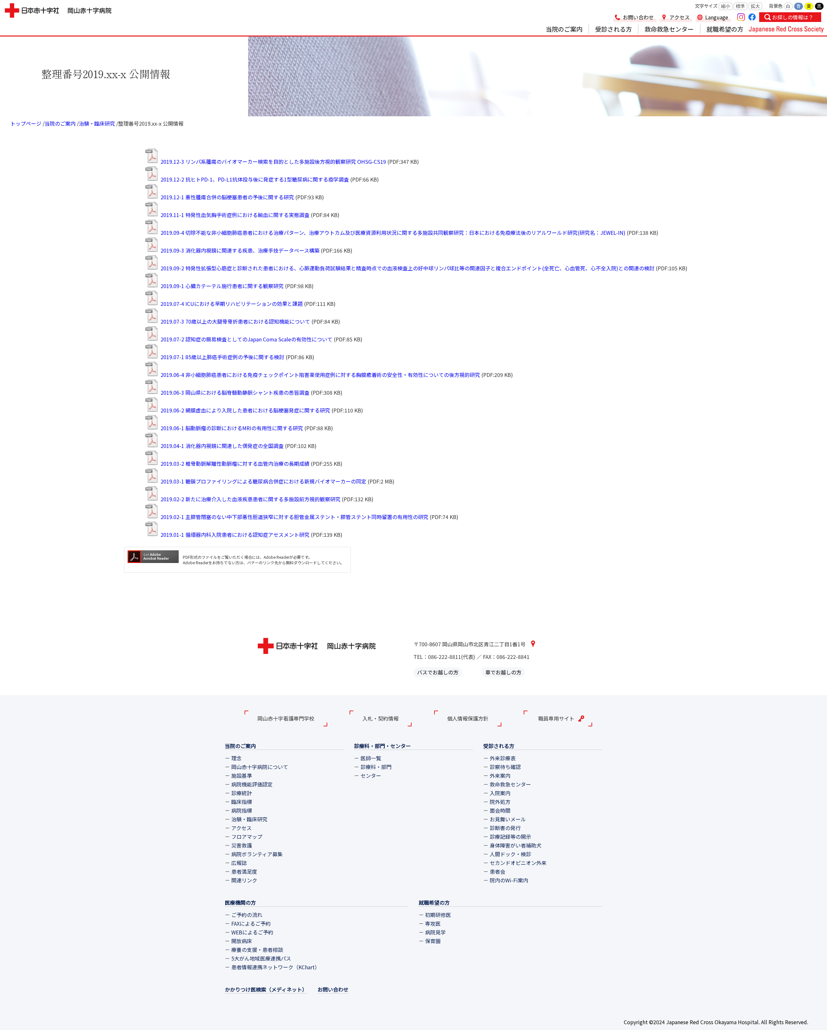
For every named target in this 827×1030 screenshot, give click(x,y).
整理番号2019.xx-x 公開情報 (150, 123)
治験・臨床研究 (97, 123)
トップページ (25, 123)
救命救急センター (669, 29)
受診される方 (613, 29)
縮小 (725, 6)
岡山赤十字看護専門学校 (285, 718)
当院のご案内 (564, 29)
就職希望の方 (725, 29)
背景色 (775, 5)
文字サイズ (706, 5)
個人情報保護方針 (467, 718)
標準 (740, 6)
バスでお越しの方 (437, 672)
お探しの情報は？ (792, 17)
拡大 (755, 6)
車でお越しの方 (503, 672)
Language (716, 17)
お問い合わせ (638, 17)
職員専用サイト (556, 718)
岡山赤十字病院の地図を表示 (533, 644)
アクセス (679, 17)
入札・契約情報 (380, 718)
